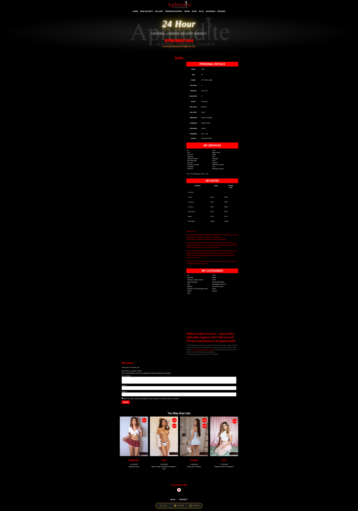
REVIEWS (221, 11)
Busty (214, 277)
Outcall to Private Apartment (197, 289)
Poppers (215, 162)
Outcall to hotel (217, 286)
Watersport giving (217, 168)
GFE (213, 156)
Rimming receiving (218, 164)
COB (213, 150)
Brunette (190, 277)
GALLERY (159, 11)
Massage (215, 158)
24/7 (214, 275)
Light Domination (192, 158)
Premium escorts (173, 11)
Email (124, 391)
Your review (126, 376)
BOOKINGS (210, 11)
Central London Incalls (195, 280)
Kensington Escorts (219, 284)
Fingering (190, 156)
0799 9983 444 (179, 40)
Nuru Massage (191, 160)
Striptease (190, 166)
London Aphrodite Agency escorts (203, 350)
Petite (189, 291)
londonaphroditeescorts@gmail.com (179, 46)
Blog (201, 11)
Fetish (214, 154)
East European (192, 282)
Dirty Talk (190, 154)
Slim (188, 293)
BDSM (187, 11)
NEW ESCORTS (146, 11)
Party (214, 289)
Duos (194, 11)
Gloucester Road (206, 138)
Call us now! (226, 337)
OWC (214, 160)
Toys (213, 166)
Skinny (214, 291)
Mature (189, 286)
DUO (188, 152)
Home (135, 11)
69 (188, 150)
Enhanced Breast (218, 282)
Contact (183, 499)
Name (124, 385)
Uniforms (190, 168)
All (188, 275)
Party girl (190, 162)
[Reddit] (179, 490)
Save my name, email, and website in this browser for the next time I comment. (151, 398)
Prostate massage (193, 164)
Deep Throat (216, 152)
